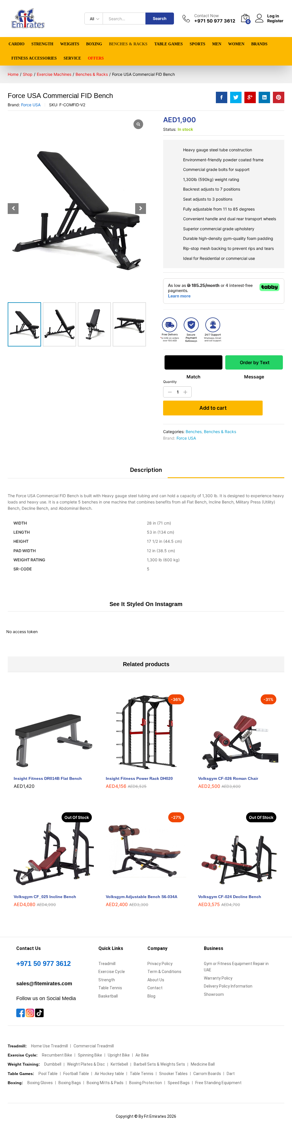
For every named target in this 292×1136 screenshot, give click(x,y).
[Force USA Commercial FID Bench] (221, 97)
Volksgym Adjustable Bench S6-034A (141, 896)
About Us (155, 980)
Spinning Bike (90, 1055)
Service (72, 58)
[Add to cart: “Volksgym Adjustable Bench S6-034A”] (139, 887)
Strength (106, 980)
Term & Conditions (164, 971)
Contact (155, 988)
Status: (169, 129)
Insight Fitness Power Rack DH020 (139, 778)
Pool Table (48, 1073)
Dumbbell (52, 1064)
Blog (151, 996)
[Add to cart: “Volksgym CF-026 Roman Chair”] (231, 769)
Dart (231, 1073)
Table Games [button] (168, 44)
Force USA (30, 104)
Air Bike (142, 1055)
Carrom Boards (207, 1073)
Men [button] (216, 44)
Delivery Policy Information (228, 986)
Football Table (76, 1073)
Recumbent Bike (57, 1055)
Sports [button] (197, 44)
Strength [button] (42, 44)
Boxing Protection (145, 1082)
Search (160, 18)
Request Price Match (193, 365)
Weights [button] (69, 44)
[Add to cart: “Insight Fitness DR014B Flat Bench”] (47, 769)
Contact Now (206, 15)
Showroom (214, 994)
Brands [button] (259, 44)
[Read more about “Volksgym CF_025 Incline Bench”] (47, 887)
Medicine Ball (203, 1064)
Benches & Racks (220, 431)
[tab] (146, 472)
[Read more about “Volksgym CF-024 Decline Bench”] (231, 887)
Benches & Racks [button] (128, 44)
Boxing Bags (69, 1082)
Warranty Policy (218, 978)
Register (275, 21)
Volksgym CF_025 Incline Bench (45, 896)
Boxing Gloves (40, 1082)
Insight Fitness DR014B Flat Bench (48, 778)
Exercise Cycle (111, 971)
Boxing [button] (94, 44)
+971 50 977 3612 (43, 963)
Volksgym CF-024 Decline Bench (229, 896)
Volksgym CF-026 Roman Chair (228, 778)
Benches (194, 431)
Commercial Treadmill (94, 1046)
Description (146, 470)
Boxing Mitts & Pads (105, 1082)
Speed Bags (179, 1082)
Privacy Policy (160, 963)
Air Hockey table (109, 1073)
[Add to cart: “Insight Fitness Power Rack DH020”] (139, 769)
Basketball (108, 996)
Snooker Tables (173, 1073)
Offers (96, 58)
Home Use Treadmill (49, 1046)
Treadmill (106, 963)
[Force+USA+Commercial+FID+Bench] (236, 97)
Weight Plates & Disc (86, 1064)
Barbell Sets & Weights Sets (159, 1064)
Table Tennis (110, 988)
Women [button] (236, 44)
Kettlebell (119, 1064)
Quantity (170, 382)
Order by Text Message (254, 365)
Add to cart (213, 408)
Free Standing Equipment (218, 1082)
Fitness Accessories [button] (34, 58)
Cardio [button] (17, 44)
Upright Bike (119, 1055)
